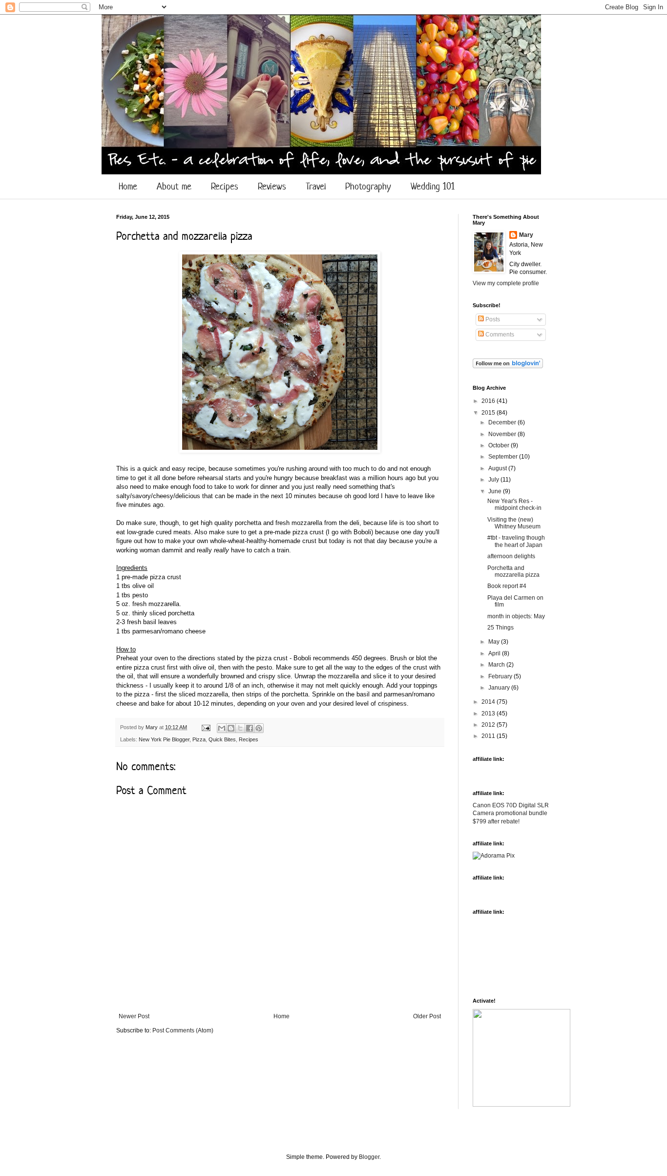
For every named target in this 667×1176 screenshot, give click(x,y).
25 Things (500, 627)
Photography (368, 186)
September (503, 456)
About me (174, 186)
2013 (489, 713)
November (503, 434)
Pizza (199, 739)
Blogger (369, 1157)
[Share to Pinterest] (259, 728)
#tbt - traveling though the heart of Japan (516, 541)
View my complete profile (506, 283)
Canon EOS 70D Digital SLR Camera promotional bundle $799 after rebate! (511, 813)
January (499, 687)
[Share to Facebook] (249, 728)
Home (128, 186)
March (497, 664)
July (494, 479)
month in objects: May (516, 616)
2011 (489, 736)
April (495, 653)
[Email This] (222, 728)
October (499, 445)
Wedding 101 (433, 186)
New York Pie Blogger (164, 739)
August (498, 468)
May (494, 641)
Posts (492, 319)
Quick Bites (222, 739)
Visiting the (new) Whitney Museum (514, 523)
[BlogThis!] (231, 728)
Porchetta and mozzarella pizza (513, 571)
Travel (316, 186)
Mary (152, 727)
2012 (489, 724)
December (503, 422)
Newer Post (134, 1016)
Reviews (272, 186)
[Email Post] (205, 727)
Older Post (427, 1016)
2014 (489, 701)
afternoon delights (511, 556)
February (501, 676)
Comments (499, 334)
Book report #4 (506, 586)
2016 (489, 401)
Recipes (224, 186)
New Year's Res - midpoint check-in (514, 504)
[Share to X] (240, 728)
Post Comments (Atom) (182, 1030)
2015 (489, 412)
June (495, 491)
